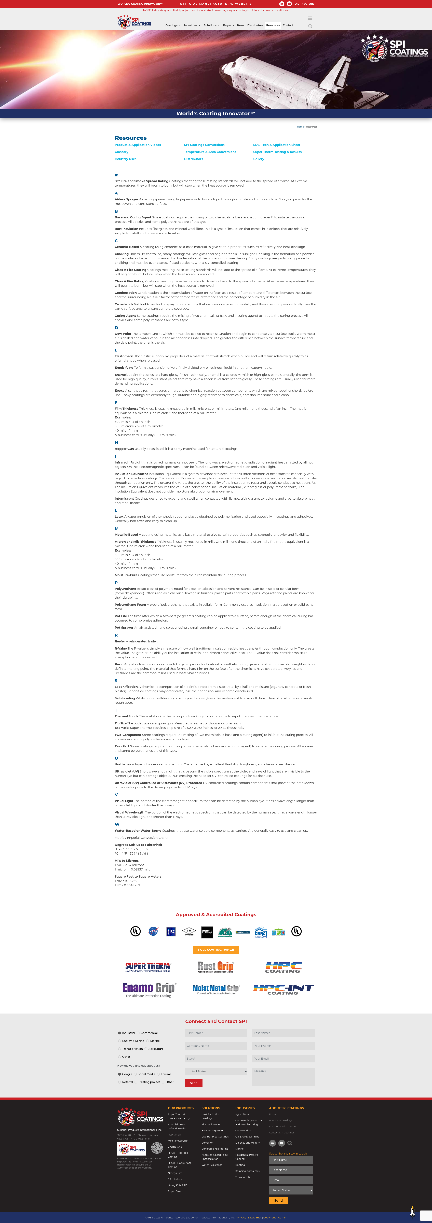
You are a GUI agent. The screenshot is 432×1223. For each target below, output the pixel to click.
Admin (282, 1217)
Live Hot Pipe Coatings (215, 1136)
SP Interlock (175, 1179)
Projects (228, 25)
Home (300, 126)
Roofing (240, 1164)
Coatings (172, 25)
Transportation (244, 1177)
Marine (239, 1148)
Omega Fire (175, 1173)
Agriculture (242, 1114)
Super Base (174, 1191)
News (240, 25)
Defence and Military (247, 1142)
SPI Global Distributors (282, 1126)
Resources (273, 25)
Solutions (210, 25)
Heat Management (213, 1130)
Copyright (269, 1217)
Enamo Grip (175, 1146)
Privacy (241, 1217)
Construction (243, 1130)
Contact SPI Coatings (281, 1132)
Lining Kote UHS (177, 1185)
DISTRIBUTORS (305, 3)
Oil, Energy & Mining (247, 1136)
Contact (288, 25)
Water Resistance (212, 1164)
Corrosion (207, 1142)
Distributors (255, 25)
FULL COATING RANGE (216, 950)
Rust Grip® (174, 1134)
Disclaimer (254, 1217)
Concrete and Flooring (215, 1148)
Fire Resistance (211, 1124)
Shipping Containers (247, 1171)
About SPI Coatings (280, 1120)
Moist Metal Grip (177, 1140)
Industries (190, 25)
